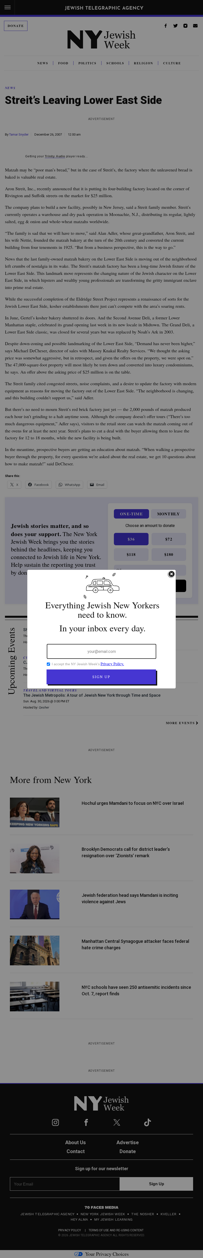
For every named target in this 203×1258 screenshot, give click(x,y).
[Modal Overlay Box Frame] (101, 629)
